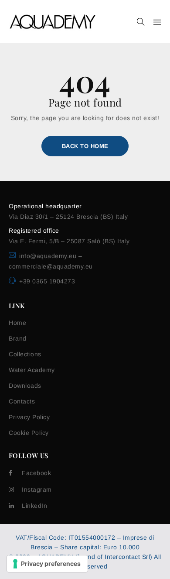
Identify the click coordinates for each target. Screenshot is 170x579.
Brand (18, 338)
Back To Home (85, 146)
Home (17, 322)
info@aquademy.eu (48, 255)
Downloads (25, 385)
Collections (25, 354)
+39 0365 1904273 (47, 281)
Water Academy (32, 369)
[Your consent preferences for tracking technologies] (47, 563)
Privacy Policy (29, 417)
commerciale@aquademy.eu (51, 266)
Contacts (22, 401)
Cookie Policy (29, 432)
